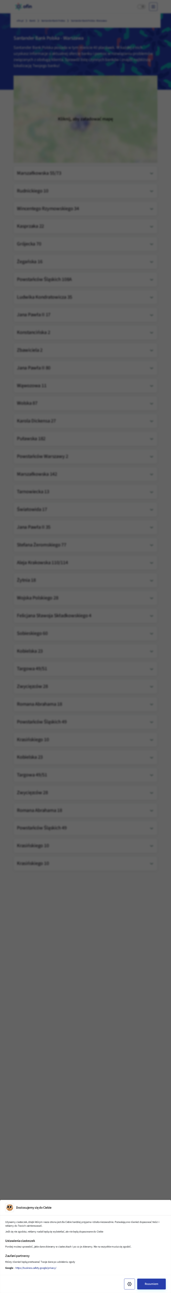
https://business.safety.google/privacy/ (35, 1268)
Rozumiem (151, 1284)
